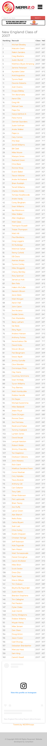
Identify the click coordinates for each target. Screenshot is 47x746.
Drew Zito (16, 572)
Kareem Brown (18, 291)
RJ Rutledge (17, 245)
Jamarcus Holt (18, 280)
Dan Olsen (16, 630)
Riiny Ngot (16, 330)
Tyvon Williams (18, 384)
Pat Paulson (17, 603)
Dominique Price (19, 368)
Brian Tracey (17, 503)
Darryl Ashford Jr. (19, 114)
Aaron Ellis (16, 98)
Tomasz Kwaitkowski (21, 195)
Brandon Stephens (20, 595)
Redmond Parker (19, 426)
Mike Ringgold (18, 268)
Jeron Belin (17, 295)
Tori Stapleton (18, 453)
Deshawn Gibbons (20, 457)
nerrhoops (36, 719)
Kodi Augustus (18, 75)
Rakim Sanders (18, 52)
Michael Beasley (19, 45)
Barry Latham (18, 322)
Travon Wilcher (18, 176)
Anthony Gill (17, 484)
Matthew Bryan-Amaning (23, 64)
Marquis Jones (18, 156)
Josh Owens (17, 87)
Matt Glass (16, 222)
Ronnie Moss (17, 168)
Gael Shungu (17, 642)
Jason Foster (17, 638)
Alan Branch (17, 515)
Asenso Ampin (18, 260)
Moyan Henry (18, 622)
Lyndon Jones (18, 434)
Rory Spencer (18, 276)
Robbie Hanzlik (18, 395)
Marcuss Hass (18, 649)
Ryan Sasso (17, 576)
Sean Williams (18, 206)
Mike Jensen (17, 626)
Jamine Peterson (19, 68)
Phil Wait (16, 141)
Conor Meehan (18, 472)
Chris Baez (16, 164)
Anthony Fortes (18, 337)
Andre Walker (18, 129)
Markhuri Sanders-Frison (22, 468)
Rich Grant (16, 464)
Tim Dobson (17, 584)
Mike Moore (17, 152)
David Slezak (17, 438)
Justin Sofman (18, 125)
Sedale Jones (17, 314)
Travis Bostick (18, 480)
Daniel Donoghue (19, 557)
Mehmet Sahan (18, 249)
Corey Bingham (19, 202)
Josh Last (16, 526)
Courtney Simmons (20, 376)
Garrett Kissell (18, 657)
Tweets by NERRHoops (23, 725)
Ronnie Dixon (18, 418)
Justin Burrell (17, 60)
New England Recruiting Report (16, 719)
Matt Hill (15, 233)
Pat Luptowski (18, 499)
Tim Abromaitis (18, 95)
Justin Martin (17, 592)
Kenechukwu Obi (19, 341)
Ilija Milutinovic (18, 210)
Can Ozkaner (17, 488)
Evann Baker (17, 172)
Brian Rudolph (18, 183)
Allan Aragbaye (18, 218)
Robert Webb (18, 445)
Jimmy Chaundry (19, 449)
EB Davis (16, 256)
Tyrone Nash (17, 79)
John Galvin (17, 307)
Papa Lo (15, 133)
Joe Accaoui (17, 310)
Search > (38, 18)
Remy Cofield (18, 253)
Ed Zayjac (16, 399)
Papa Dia (16, 110)
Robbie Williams (19, 619)
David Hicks (17, 345)
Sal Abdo (15, 326)
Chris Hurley (17, 530)
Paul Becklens (18, 237)
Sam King (16, 653)
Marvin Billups (18, 580)
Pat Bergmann (18, 353)
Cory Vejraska (17, 476)
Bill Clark (15, 149)
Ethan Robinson (19, 495)
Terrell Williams (18, 187)
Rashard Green (18, 160)
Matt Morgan (17, 299)
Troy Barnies (17, 387)
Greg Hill (15, 102)
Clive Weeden (18, 364)
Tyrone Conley (18, 264)
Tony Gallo (16, 491)
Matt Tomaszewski (20, 553)
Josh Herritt (17, 611)
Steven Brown (18, 349)
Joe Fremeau (17, 422)
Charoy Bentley (18, 272)
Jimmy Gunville (18, 360)
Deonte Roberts (19, 83)
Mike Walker (17, 214)
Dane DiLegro (18, 414)
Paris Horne (17, 118)
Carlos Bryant (17, 522)
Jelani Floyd (17, 411)
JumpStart (29, 742)
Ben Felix (16, 283)
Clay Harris (16, 372)
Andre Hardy (17, 199)
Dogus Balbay (18, 91)
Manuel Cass (17, 106)
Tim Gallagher (18, 599)
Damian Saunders (19, 122)
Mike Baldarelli (18, 407)
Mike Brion (16, 565)
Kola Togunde (18, 545)
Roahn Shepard (18, 534)
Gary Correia (17, 137)
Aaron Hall (16, 303)
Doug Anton (17, 634)
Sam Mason (17, 549)
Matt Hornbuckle (19, 391)
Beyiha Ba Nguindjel (21, 588)
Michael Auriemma (20, 403)
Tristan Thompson (19, 229)
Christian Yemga (19, 538)
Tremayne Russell (19, 226)
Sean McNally (18, 380)
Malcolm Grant (18, 48)
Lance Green (17, 511)
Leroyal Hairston (19, 441)
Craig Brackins (18, 56)
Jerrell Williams (18, 145)
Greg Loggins (18, 241)
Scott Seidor (17, 569)
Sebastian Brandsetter (21, 646)
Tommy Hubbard (19, 430)
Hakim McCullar (19, 287)
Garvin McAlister (19, 561)
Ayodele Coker (18, 71)
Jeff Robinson (18, 542)
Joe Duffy (16, 507)
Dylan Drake (17, 607)
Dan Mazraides (18, 318)
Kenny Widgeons (19, 615)
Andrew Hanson (19, 333)
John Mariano (18, 461)
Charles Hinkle (18, 191)
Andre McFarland (19, 179)
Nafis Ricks (16, 518)
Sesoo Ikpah (17, 357)
